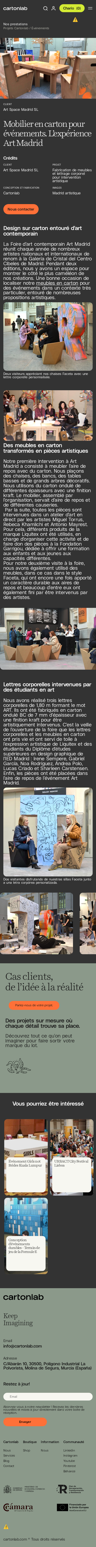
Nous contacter (21, 209)
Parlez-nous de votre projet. (34, 1005)
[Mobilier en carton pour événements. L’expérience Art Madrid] (15, 8)
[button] (90, 648)
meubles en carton (57, 283)
